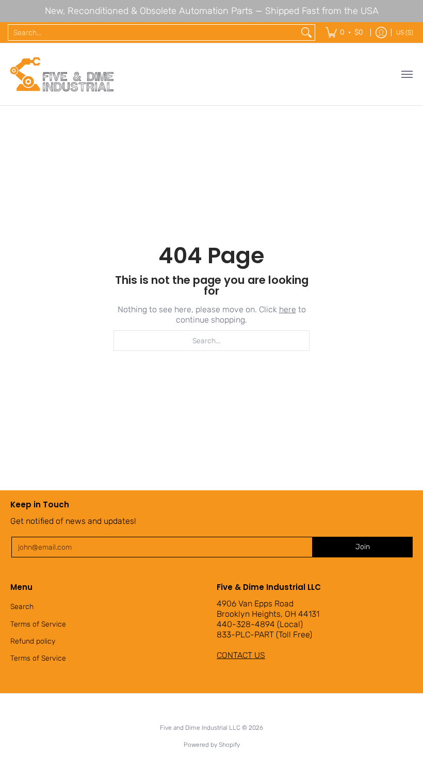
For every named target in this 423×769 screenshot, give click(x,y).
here (287, 309)
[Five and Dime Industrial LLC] (61, 74)
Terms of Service (38, 624)
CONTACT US (241, 655)
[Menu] (406, 74)
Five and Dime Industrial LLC (200, 727)
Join (362, 546)
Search (22, 606)
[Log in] (381, 32)
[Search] (306, 32)
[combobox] (153, 32)
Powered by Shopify (212, 744)
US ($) (404, 32)
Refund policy (32, 641)
